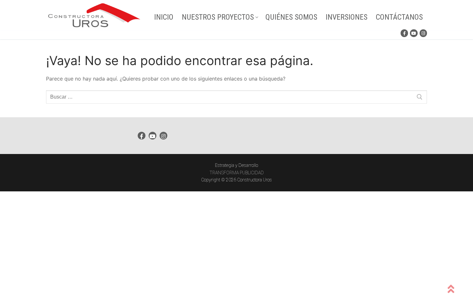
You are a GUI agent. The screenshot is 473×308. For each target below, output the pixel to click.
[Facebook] (404, 33)
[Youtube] (413, 33)
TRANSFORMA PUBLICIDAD (236, 172)
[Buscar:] (236, 97)
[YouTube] (152, 136)
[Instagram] (423, 33)
